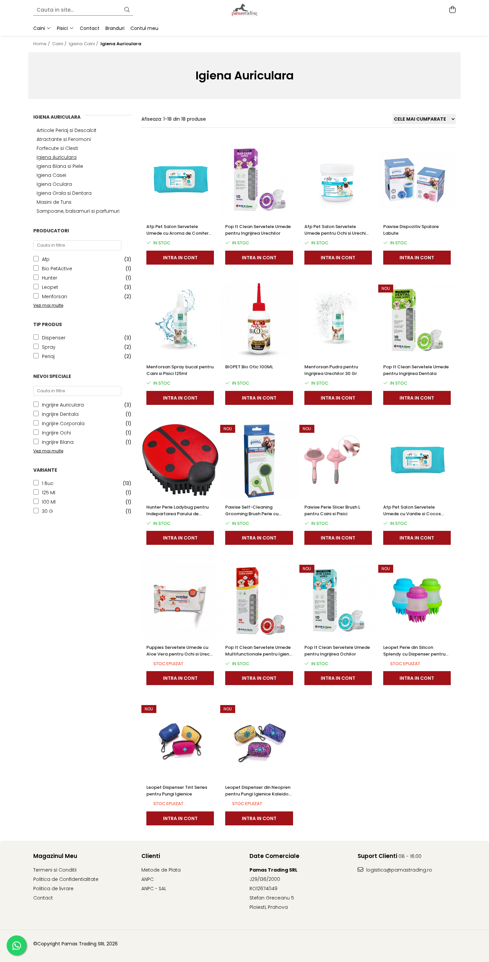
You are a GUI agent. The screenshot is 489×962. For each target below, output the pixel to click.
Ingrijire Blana (58, 442)
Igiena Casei (51, 175)
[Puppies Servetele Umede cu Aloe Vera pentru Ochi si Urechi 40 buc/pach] (180, 600)
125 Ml (48, 492)
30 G (47, 511)
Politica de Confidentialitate (65, 879)
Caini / (60, 44)
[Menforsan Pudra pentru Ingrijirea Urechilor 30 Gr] (338, 320)
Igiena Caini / (84, 44)
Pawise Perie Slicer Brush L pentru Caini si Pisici (332, 510)
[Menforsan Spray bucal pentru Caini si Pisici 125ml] (180, 320)
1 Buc (48, 483)
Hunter (49, 278)
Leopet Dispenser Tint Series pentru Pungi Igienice (176, 790)
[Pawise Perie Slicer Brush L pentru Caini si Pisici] (338, 460)
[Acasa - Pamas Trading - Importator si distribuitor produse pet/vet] (244, 10)
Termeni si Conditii (55, 870)
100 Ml (49, 502)
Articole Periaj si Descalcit (66, 130)
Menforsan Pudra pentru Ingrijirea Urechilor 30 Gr (331, 370)
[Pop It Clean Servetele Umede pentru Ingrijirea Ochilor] (338, 600)
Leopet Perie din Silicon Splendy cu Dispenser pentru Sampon (414, 651)
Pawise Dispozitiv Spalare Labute (411, 229)
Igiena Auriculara (57, 157)
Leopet (50, 287)
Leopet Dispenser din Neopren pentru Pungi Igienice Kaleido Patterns (257, 790)
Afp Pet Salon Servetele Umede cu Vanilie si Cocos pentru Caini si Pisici (412, 510)
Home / (42, 44)
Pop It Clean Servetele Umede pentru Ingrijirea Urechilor (258, 229)
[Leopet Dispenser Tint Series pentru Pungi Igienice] (180, 740)
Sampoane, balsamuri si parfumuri (78, 211)
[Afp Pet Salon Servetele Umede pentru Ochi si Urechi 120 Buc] (338, 179)
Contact (43, 898)
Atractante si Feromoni (64, 139)
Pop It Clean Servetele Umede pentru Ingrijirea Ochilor (337, 650)
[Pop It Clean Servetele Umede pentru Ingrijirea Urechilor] (259, 179)
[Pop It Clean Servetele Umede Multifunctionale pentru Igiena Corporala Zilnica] (259, 600)
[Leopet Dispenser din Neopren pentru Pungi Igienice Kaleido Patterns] (259, 740)
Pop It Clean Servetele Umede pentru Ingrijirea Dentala (416, 370)
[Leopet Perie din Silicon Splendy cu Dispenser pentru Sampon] (417, 600)
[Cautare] (127, 10)
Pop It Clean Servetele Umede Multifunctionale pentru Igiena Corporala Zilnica (258, 651)
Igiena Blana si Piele (60, 166)
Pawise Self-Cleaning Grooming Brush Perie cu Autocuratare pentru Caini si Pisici (256, 510)
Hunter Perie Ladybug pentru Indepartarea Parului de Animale (177, 510)
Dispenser (54, 337)
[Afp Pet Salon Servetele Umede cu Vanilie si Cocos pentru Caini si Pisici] (417, 460)
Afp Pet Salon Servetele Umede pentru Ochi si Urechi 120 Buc (335, 230)
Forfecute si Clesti (57, 148)
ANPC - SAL (153, 888)
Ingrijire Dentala (60, 414)
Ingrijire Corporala (63, 423)
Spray (49, 347)
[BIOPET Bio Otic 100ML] (259, 320)
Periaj (48, 356)
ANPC (147, 879)
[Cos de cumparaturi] (452, 10)
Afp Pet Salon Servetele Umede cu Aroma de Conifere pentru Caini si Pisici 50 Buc (178, 230)
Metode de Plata (161, 870)
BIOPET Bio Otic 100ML (249, 367)
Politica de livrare (53, 888)
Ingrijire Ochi (56, 432)
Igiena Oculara (54, 184)
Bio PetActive (57, 268)
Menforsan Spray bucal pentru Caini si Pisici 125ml (180, 370)
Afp (46, 259)
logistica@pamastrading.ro (398, 870)
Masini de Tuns (54, 202)
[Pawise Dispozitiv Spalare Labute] (417, 179)
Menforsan (54, 296)
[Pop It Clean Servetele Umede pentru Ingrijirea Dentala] (417, 320)
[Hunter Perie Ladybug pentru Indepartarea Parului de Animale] (180, 460)
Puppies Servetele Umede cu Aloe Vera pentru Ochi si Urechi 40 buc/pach (179, 651)
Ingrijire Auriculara (63, 405)
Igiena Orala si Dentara (64, 193)
